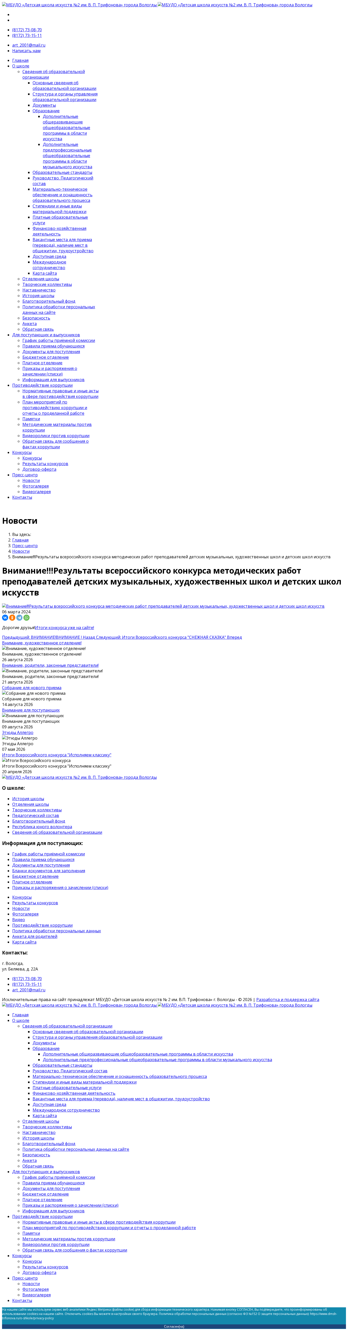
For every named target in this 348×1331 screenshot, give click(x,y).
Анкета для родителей (34, 936)
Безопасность (36, 318)
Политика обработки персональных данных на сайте (75, 1149)
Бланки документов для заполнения (48, 871)
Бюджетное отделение (45, 357)
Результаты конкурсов (45, 463)
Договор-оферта (39, 469)
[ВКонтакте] (5, 618)
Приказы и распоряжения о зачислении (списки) (49, 371)
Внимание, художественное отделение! (42, 643)
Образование (46, 111)
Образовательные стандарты (62, 172)
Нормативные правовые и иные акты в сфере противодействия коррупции (60, 393)
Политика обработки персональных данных (56, 931)
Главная (20, 60)
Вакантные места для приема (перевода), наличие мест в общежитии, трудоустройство (63, 245)
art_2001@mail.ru (28, 45)
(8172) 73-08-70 (27, 30)
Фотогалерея (35, 486)
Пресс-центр (25, 475)
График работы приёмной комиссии (58, 340)
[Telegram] (19, 618)
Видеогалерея (36, 491)
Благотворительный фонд (48, 301)
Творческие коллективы (47, 284)
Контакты (22, 497)
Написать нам (26, 50)
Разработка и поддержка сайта (287, 999)
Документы (44, 105)
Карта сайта (45, 273)
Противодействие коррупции (42, 385)
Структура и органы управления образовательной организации (65, 96)
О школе (20, 66)
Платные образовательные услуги (67, 1087)
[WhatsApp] (26, 618)
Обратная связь (38, 329)
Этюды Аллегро (17, 732)
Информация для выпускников (53, 379)
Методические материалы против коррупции (68, 1239)
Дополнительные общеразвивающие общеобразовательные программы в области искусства (66, 128)
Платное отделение (42, 363)
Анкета (29, 323)
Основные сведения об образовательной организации (64, 85)
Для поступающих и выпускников (46, 335)
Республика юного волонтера (42, 826)
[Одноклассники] (12, 618)
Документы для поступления (51, 351)
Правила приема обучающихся (53, 346)
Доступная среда (49, 256)
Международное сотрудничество (49, 264)
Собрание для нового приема (31, 687)
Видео (18, 919)
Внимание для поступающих (31, 710)
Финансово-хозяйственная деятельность (59, 231)
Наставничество (39, 290)
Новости (31, 480)
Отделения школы (40, 279)
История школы (38, 295)
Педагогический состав (35, 815)
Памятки (31, 419)
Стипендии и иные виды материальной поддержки (59, 208)
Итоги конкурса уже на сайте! (64, 627)
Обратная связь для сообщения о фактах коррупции (55, 444)
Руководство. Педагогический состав (70, 1071)
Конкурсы (22, 452)
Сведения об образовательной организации (57, 832)
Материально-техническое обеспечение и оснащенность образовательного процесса (62, 194)
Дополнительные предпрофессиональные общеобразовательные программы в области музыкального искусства (67, 156)
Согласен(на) (174, 1326)
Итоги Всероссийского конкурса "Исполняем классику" (56, 755)
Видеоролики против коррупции (55, 435)
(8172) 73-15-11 (27, 35)
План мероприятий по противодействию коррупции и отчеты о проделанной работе (54, 407)
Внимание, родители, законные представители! (50, 665)
